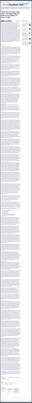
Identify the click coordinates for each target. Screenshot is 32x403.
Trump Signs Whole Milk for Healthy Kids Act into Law (25, 39)
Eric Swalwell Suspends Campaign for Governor (25, 29)
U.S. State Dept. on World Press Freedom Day (4, 389)
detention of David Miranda (4, 133)
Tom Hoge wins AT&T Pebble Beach (26, 4)
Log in (30, 401)
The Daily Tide (5, 401)
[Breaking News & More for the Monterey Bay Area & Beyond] (16, 4)
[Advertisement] (26, 15)
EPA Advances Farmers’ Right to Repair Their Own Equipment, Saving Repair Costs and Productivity (26, 34)
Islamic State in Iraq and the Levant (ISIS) (6, 169)
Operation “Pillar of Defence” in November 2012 (12, 280)
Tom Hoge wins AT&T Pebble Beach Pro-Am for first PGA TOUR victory (27, 6)
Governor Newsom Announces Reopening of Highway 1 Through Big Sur (26, 43)
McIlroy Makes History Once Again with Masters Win (25, 25)
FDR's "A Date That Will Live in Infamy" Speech (5, 6)
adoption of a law (12, 245)
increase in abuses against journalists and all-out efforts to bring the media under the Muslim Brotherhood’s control (11, 79)
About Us (2, 9)
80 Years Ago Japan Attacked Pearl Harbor (5, 4)
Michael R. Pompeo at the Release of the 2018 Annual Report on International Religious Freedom (16, 390)
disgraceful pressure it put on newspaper (9, 132)
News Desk (24, 31)
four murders (5, 220)
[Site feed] (30, 2)
